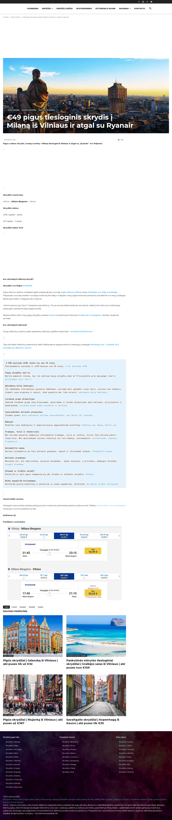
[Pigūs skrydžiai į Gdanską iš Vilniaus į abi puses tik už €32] (33, 636)
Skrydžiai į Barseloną (70, 742)
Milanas (23, 607)
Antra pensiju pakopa (50, 799)
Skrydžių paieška (64, 8)
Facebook (83, 315)
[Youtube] (151, 2)
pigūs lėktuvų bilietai (71, 292)
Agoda (100, 425)
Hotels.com (110, 425)
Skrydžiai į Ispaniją (13, 764)
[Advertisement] (86, 38)
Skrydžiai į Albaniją (13, 742)
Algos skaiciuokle (31, 799)
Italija (14, 607)
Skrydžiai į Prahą (68, 768)
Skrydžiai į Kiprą (12, 753)
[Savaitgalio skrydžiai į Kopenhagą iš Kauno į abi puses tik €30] (96, 695)
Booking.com (88, 425)
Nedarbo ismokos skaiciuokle (73, 799)
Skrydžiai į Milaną (69, 753)
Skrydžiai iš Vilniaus (47, 110)
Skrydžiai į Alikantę (126, 753)
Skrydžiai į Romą (68, 746)
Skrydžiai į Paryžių (69, 749)
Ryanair (32, 607)
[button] (150, 9)
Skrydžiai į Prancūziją (14, 779)
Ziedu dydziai (154, 799)
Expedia (112, 438)
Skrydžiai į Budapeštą (70, 761)
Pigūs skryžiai (15, 17)
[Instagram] (143, 2)
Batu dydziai (106, 799)
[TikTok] (147, 2)
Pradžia (5, 17)
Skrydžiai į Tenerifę (126, 772)
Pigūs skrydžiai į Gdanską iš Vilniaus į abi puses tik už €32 (30, 662)
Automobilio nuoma (105, 8)
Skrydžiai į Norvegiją (13, 749)
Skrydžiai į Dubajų (126, 742)
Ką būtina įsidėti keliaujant (102, 484)
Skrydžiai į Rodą (125, 757)
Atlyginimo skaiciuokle (13, 799)
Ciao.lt (52, 315)
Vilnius (40, 607)
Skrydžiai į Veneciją (126, 749)
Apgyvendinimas (84, 8)
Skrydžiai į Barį (124, 764)
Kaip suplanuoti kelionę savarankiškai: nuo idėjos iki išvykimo (57, 415)
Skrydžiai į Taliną (125, 746)
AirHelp (90, 474)
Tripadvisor (11, 441)
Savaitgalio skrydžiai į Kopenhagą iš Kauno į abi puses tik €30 (92, 721)
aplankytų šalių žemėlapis (93, 392)
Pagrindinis (32, 8)
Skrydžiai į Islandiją (13, 783)
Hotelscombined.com (82, 331)
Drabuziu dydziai (121, 799)
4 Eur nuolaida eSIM (76, 366)
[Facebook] (139, 2)
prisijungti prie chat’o (18, 379)
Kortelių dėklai (94, 799)
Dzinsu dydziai (17, 802)
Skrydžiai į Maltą (12, 757)
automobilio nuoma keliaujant (111, 505)
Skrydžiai (46, 8)
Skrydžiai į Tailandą (13, 761)
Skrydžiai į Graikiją (13, 768)
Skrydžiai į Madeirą (13, 776)
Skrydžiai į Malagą (69, 764)
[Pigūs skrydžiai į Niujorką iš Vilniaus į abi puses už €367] (33, 695)
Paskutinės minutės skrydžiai (76, 656)
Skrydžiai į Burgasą (126, 761)
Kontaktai (139, 8)
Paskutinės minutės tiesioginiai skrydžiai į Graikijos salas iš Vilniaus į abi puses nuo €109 (95, 664)
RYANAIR (27, 285)
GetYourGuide (99, 438)
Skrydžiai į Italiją (12, 746)
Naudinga (124, 8)
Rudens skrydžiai (29, 110)
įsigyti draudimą (14, 464)
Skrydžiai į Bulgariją (13, 772)
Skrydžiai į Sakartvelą (14, 787)
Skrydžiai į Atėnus (126, 768)
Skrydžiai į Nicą (68, 772)
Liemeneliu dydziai (138, 799)
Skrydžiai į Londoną (69, 757)
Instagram (95, 315)
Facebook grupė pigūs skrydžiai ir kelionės (43, 405)
